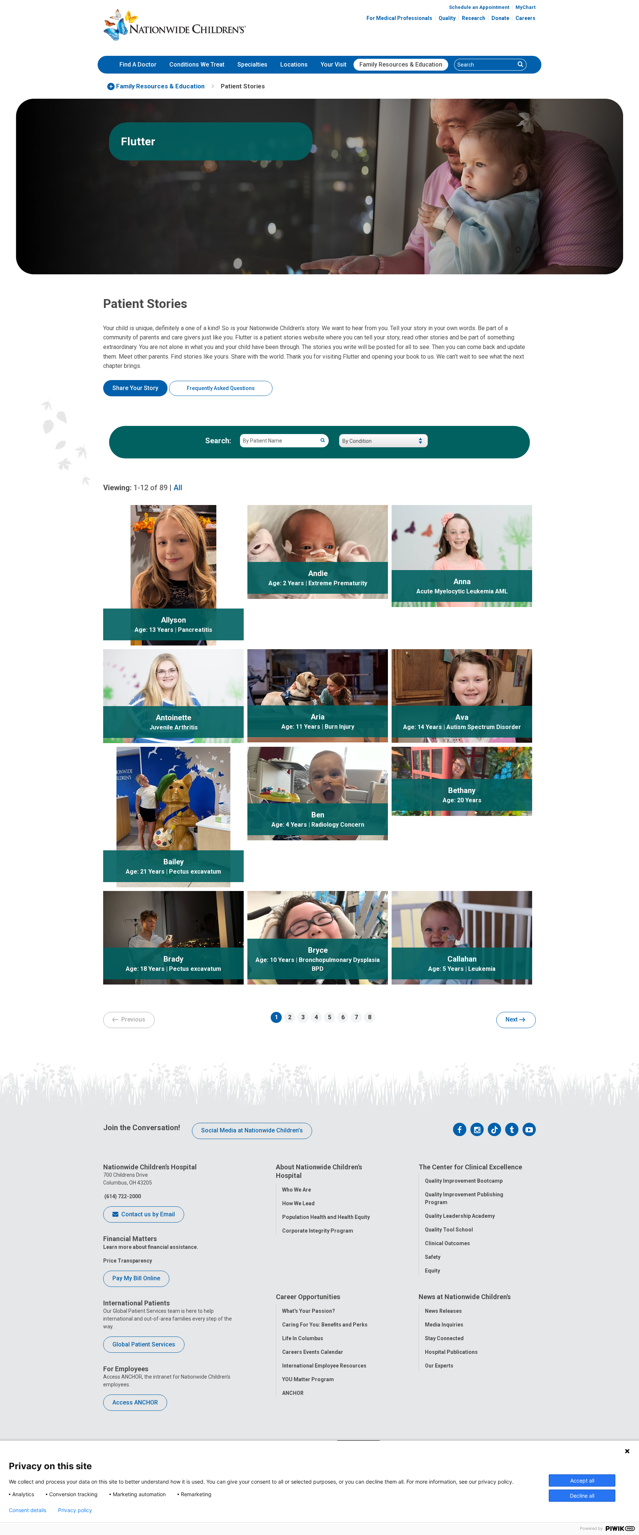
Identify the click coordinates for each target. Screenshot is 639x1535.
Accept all (582, 1480)
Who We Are (296, 1190)
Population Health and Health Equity (326, 1217)
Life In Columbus (302, 1338)
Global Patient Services (143, 1344)
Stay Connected (444, 1338)
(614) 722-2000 (122, 1196)
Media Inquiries (444, 1325)
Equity (432, 1271)
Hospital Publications (451, 1352)
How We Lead (298, 1203)
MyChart (525, 7)
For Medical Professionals (399, 18)
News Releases (443, 1311)
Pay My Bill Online (136, 1278)
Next (512, 1019)
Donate (500, 18)
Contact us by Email (147, 1214)
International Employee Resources (324, 1366)
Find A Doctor (137, 64)
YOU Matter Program (308, 1379)
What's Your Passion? (308, 1311)
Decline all (582, 1495)
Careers (525, 18)
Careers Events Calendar (312, 1352)
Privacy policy (75, 1510)
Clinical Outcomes (447, 1243)
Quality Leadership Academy (460, 1216)
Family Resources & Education (400, 64)
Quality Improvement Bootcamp (464, 1181)
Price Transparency (127, 1261)
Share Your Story (135, 388)
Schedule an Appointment (479, 7)
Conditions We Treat (196, 64)
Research (473, 18)
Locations (294, 64)
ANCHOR (293, 1393)
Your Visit (333, 64)
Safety (432, 1257)
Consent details (27, 1510)
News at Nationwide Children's (465, 1297)
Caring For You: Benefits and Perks (325, 1325)
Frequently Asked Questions (221, 388)
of (150, 487)
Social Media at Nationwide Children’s (252, 1130)
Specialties (252, 64)
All (177, 487)
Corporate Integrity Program (317, 1231)
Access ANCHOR (135, 1402)
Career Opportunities (308, 1297)
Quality (447, 18)
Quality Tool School (449, 1230)
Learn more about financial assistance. (150, 1247)
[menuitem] (138, 65)
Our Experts (439, 1366)
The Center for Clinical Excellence (470, 1167)
